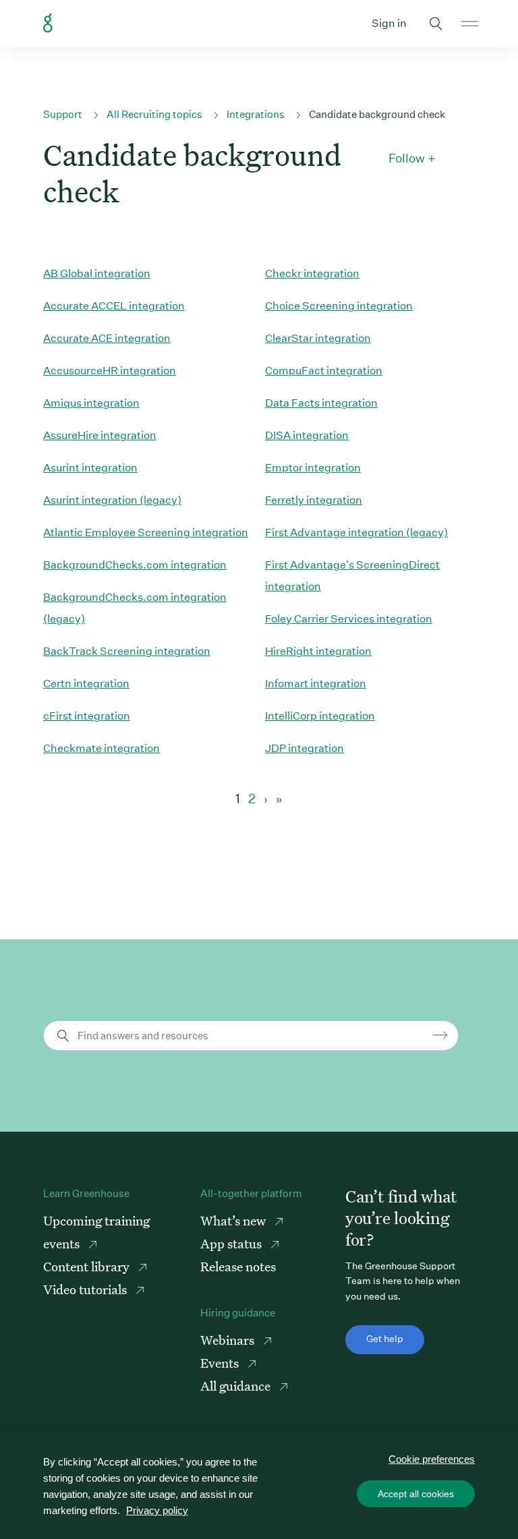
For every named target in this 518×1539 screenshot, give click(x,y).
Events (220, 1362)
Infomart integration (315, 683)
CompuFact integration (323, 370)
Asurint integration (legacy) (112, 500)
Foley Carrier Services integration (348, 618)
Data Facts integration (321, 403)
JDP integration (304, 748)
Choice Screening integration (339, 305)
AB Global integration (96, 273)
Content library (87, 1266)
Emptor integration (313, 467)
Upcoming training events (96, 1232)
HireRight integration (318, 651)
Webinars (228, 1339)
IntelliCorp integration (320, 715)
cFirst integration (86, 715)
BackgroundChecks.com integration (135, 564)
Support (62, 114)
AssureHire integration (99, 435)
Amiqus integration (91, 403)
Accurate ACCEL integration (114, 305)
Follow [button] (406, 158)
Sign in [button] (389, 23)
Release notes (238, 1266)
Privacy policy (157, 1510)
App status (232, 1243)
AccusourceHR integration (109, 370)
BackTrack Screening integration (126, 651)
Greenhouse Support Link (48, 23)
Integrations (256, 114)
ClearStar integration (318, 338)
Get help (384, 1339)
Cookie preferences (431, 1459)
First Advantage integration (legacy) (356, 532)
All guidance (236, 1385)
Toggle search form (435, 23)
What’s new (234, 1220)
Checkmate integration (101, 748)
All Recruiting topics (154, 114)
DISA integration (307, 435)
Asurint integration (90, 467)
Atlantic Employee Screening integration (145, 532)
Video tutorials (86, 1289)
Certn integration (86, 683)
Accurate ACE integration (107, 338)
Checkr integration (312, 273)
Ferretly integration (313, 500)
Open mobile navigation (469, 23)
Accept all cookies (416, 1493)
